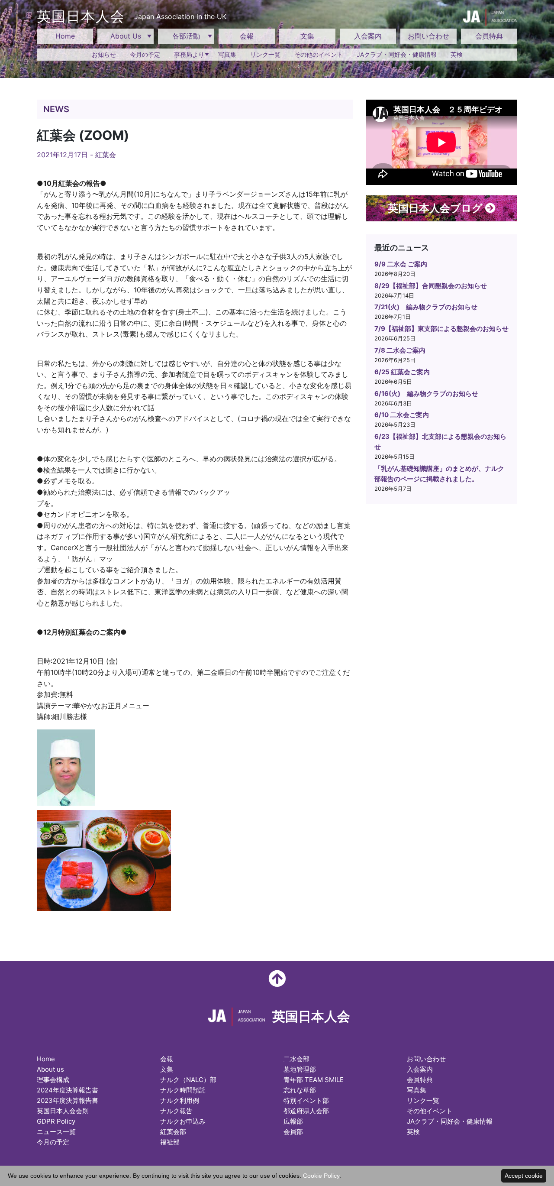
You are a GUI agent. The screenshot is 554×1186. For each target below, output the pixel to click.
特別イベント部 (306, 1100)
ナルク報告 (176, 1111)
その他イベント (429, 1111)
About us (50, 1069)
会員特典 (489, 36)
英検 (457, 54)
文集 (307, 36)
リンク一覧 (265, 54)
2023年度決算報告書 (67, 1100)
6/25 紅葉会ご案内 (402, 372)
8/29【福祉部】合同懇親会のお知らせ (430, 286)
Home (65, 36)
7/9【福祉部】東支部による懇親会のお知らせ (441, 328)
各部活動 (186, 36)
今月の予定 (145, 54)
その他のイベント (318, 54)
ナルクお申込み (183, 1121)
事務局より (189, 54)
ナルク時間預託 (183, 1090)
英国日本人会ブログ (436, 208)
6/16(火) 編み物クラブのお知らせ (426, 393)
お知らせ (104, 54)
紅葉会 (105, 154)
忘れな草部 (299, 1090)
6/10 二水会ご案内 (401, 415)
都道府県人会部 (306, 1111)
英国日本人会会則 (63, 1111)
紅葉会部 (173, 1132)
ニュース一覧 (56, 1132)
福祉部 (170, 1142)
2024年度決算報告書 (67, 1090)
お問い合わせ (428, 36)
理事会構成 (53, 1080)
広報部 (293, 1121)
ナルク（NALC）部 (188, 1080)
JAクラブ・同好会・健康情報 (397, 54)
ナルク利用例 (179, 1100)
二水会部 (296, 1059)
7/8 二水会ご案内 (399, 350)
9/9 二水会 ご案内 (400, 264)
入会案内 (368, 36)
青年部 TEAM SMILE (313, 1080)
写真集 (227, 54)
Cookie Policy (321, 1175)
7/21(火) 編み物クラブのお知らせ (425, 307)
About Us (125, 36)
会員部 (293, 1132)
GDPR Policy (56, 1121)
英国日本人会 (131, 16)
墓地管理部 (299, 1069)
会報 (247, 36)
